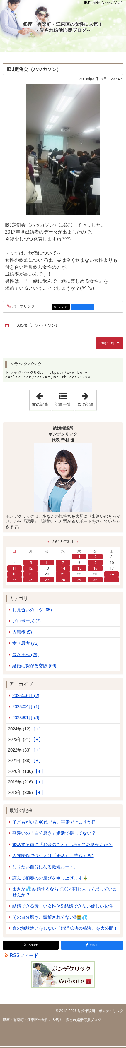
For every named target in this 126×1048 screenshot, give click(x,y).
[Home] (7, 325)
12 (30, 568)
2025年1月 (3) (25, 717)
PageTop (107, 343)
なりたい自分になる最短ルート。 (45, 866)
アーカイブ (21, 684)
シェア (63, 307)
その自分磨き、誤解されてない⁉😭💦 (49, 917)
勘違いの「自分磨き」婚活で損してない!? (53, 833)
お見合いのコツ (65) (32, 609)
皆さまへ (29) (25, 654)
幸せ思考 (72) (25, 643)
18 (14, 574)
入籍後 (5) (22, 632)
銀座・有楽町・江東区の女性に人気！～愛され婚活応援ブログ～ (63, 27)
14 (63, 568)
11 (14, 568)
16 (95, 568)
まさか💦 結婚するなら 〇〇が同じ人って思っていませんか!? (64, 891)
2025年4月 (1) (25, 706)
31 (112, 579)
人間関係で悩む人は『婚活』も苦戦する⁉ (53, 855)
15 (79, 568)
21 (63, 574)
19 (30, 574)
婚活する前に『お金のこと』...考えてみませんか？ (62, 844)
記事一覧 (63, 404)
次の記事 (87, 398)
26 (30, 579)
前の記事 (41, 398)
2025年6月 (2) (25, 695)
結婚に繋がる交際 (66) (34, 665)
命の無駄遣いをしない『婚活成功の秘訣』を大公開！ (65, 928)
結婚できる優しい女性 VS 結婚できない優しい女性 (62, 905)
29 (79, 579)
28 (63, 579)
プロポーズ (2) (26, 620)
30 (95, 579)
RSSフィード (24, 955)
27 (47, 579)
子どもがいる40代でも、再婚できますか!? (53, 821)
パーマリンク (23, 306)
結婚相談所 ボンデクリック (100, 1011)
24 (112, 574)
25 (14, 579)
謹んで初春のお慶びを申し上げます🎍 (50, 877)
